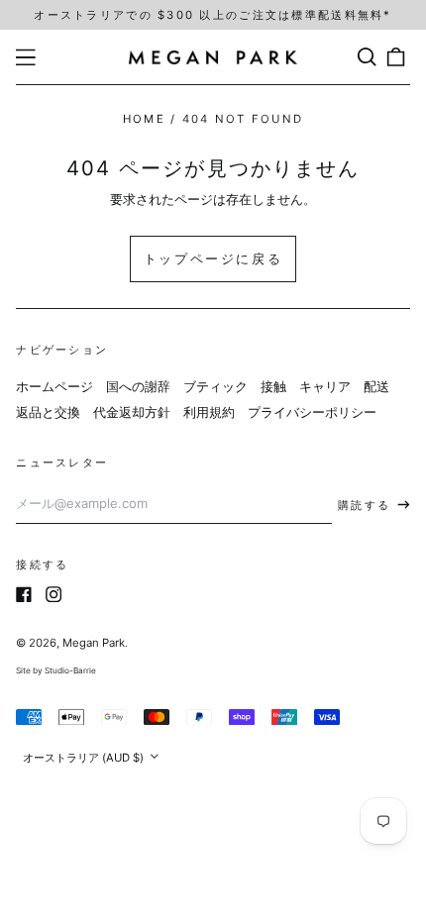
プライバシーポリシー (312, 412)
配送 (376, 386)
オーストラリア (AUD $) (85, 758)
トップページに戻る (213, 258)
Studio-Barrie (70, 670)
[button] (366, 57)
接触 (273, 386)
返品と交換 (48, 412)
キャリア (325, 386)
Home (144, 119)
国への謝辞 (138, 386)
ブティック (215, 386)
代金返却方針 (131, 412)
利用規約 (209, 412)
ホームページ (54, 386)
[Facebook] (24, 594)
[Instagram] (53, 594)
